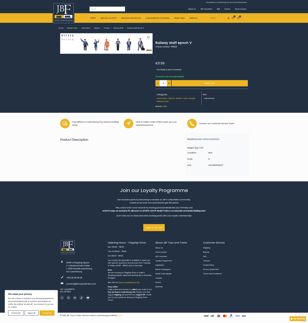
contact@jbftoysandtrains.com (81, 283)
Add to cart (209, 83)
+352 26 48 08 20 (74, 277)
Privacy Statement (211, 269)
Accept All (47, 313)
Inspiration (159, 265)
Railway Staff (118, 28)
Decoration (85, 28)
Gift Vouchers (161, 256)
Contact (206, 261)
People (106, 28)
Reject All (31, 313)
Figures (97, 28)
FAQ (204, 256)
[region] (31, 304)
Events (158, 282)
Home (61, 28)
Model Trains (72, 28)
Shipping (206, 248)
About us (159, 248)
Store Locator (161, 252)
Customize (15, 313)
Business (159, 286)
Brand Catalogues (162, 269)
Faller (164, 106)
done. (120, 315)
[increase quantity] (169, 83)
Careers (158, 278)
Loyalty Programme (163, 261)
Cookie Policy (208, 265)
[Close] (55, 292)
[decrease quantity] (157, 83)
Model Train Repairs (163, 274)
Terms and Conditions (212, 274)
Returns (206, 252)
